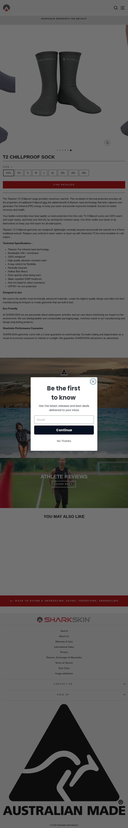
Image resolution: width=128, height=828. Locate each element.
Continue (64, 430)
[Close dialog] (93, 381)
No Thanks (64, 441)
